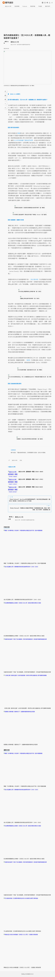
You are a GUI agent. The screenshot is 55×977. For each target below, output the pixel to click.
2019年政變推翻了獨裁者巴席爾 (23, 140)
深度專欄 (16, 6)
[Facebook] (5, 95)
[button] (42, 2)
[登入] (49, 2)
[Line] (5, 99)
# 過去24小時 (11, 467)
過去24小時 (8, 6)
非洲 (21, 460)
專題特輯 (32, 6)
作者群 (40, 6)
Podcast (24, 6)
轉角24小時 (15, 42)
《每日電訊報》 (34, 279)
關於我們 (47, 6)
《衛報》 (28, 360)
